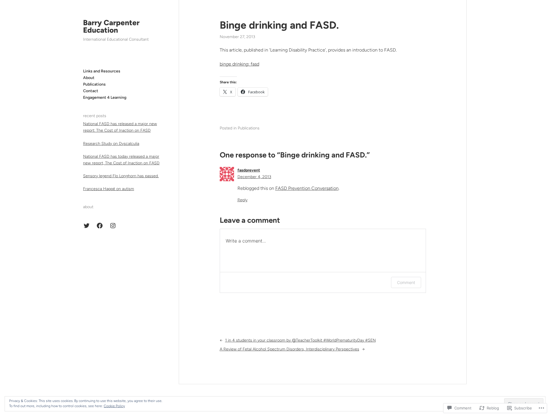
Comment (406, 282)
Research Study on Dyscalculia (111, 143)
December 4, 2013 (254, 176)
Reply (242, 200)
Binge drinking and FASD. (279, 25)
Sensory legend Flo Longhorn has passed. (121, 176)
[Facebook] (99, 225)
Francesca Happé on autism (108, 188)
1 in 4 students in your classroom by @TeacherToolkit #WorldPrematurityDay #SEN (300, 340)
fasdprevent (248, 170)
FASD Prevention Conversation (307, 188)
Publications (249, 128)
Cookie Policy (114, 406)
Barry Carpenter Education (111, 26)
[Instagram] (112, 225)
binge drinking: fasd (239, 64)
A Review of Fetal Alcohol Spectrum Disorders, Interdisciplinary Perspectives (289, 349)
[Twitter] (86, 225)
